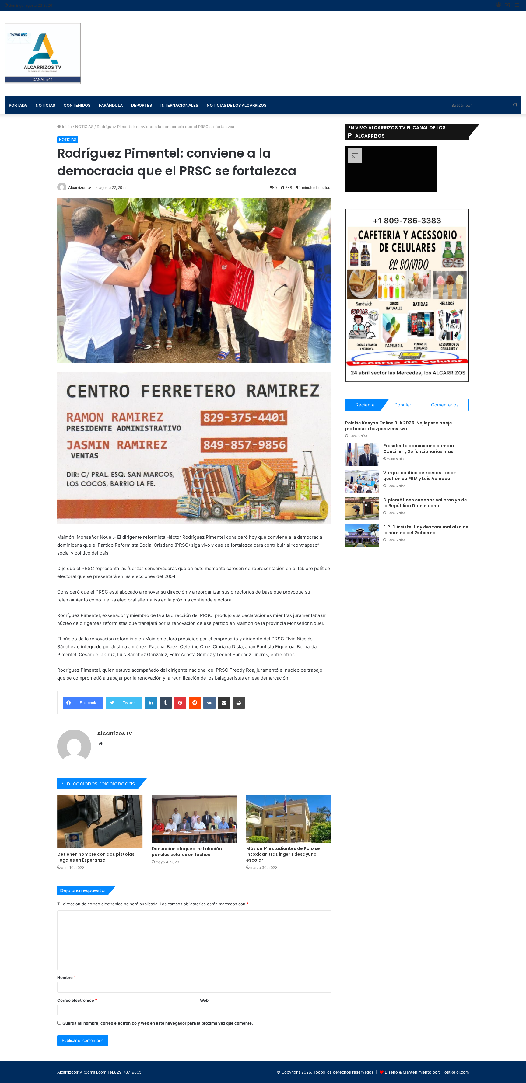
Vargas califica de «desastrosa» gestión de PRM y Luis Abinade (419, 476)
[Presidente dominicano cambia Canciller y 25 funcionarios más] (362, 454)
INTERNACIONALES (179, 105)
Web (204, 1000)
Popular (402, 405)
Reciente (365, 405)
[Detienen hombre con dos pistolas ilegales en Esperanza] (100, 821)
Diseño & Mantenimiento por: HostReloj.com (427, 1072)
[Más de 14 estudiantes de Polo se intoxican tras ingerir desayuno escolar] (289, 818)
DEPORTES (141, 105)
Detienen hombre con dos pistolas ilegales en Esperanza (96, 857)
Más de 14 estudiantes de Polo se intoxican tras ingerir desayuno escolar (283, 854)
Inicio (66, 126)
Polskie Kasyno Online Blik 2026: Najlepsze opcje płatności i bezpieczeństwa (398, 426)
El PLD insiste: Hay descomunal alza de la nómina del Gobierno (425, 530)
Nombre (66, 977)
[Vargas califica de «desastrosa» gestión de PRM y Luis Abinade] (362, 481)
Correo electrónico (77, 1000)
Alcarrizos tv (79, 187)
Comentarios (445, 405)
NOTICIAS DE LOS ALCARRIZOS (236, 105)
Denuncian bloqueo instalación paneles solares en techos (187, 852)
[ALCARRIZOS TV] (43, 53)
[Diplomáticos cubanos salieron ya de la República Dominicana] (362, 508)
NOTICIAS (84, 126)
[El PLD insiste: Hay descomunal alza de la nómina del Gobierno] (362, 535)
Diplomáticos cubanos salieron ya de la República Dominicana (425, 503)
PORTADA (18, 105)
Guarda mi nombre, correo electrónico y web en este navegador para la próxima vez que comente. (157, 1023)
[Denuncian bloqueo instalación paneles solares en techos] (194, 819)
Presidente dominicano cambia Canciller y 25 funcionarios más (418, 449)
